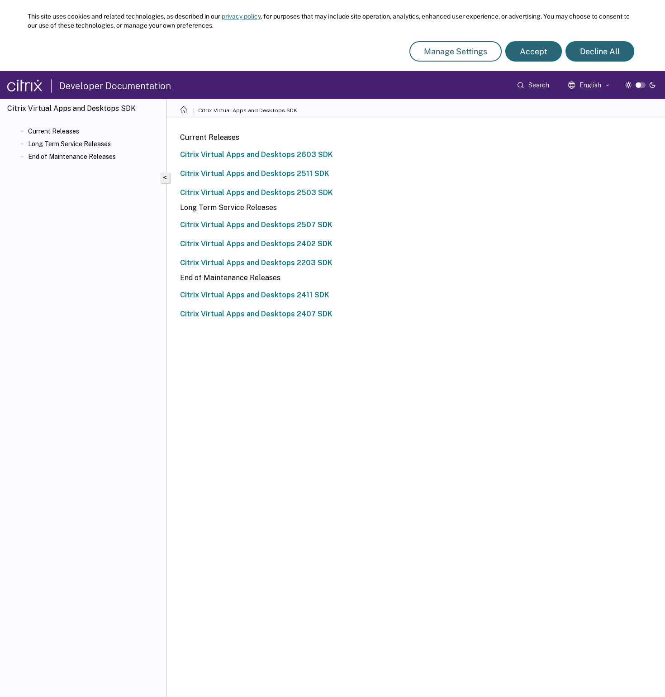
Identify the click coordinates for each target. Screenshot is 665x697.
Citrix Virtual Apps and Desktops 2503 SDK (256, 192)
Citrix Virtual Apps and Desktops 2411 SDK (254, 295)
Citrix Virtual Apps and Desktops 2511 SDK (254, 173)
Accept (533, 51)
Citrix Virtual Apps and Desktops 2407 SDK (256, 314)
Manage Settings (455, 51)
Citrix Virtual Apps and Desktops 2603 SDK (256, 154)
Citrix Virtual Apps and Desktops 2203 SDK (256, 262)
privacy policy (241, 16)
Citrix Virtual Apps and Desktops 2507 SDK (256, 224)
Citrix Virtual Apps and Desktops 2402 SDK (256, 243)
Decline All (600, 51)
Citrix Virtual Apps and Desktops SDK (247, 110)
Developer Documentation (115, 86)
